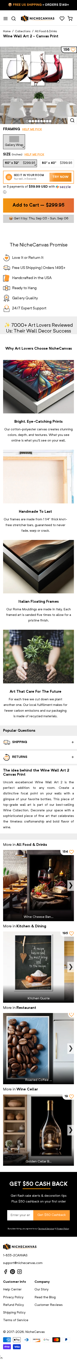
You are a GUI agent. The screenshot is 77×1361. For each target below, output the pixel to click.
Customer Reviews (48, 1305)
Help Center (12, 1289)
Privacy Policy (62, 1229)
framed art (13, 615)
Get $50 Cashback (51, 1215)
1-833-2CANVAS (15, 1255)
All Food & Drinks (46, 31)
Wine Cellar (27, 1089)
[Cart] (70, 18)
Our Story (41, 1289)
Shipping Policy (14, 1312)
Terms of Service (46, 1229)
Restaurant (26, 1008)
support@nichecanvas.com (23, 1263)
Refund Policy (13, 1305)
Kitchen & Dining (31, 926)
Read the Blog (45, 1297)
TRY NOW (60, 177)
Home (7, 31)
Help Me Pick (32, 129)
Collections (23, 31)
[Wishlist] (62, 18)
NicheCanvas (35, 1332)
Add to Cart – (38, 205)
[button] (38, 189)
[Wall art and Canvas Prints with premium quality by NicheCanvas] (38, 18)
